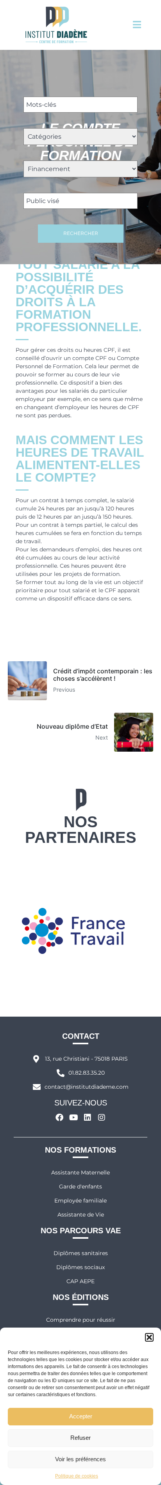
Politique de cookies (76, 1476)
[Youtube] (73, 1118)
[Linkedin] (87, 1118)
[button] (149, 1337)
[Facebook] (59, 1118)
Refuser (80, 1437)
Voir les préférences (80, 1459)
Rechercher (80, 233)
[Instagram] (102, 1118)
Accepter (80, 1416)
